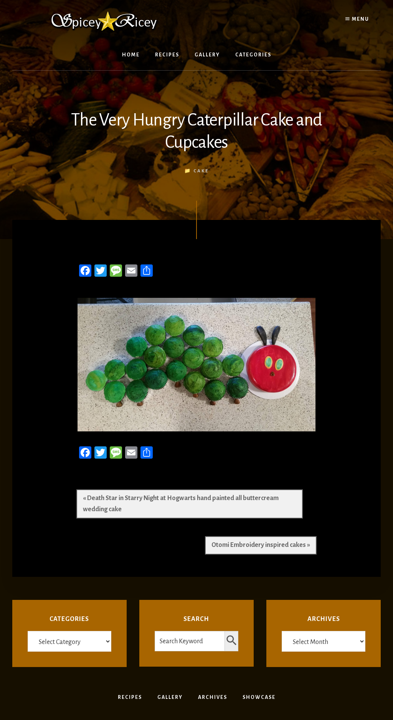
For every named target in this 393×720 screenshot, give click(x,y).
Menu (359, 19)
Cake (201, 170)
